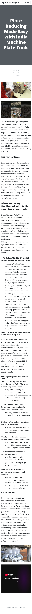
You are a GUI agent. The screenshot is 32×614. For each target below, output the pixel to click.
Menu (26, 2)
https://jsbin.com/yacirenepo (14, 242)
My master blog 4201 (10, 2)
